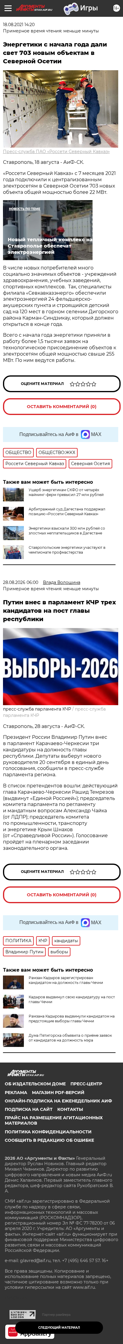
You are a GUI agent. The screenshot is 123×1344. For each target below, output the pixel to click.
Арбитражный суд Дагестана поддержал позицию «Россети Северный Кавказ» (67, 511)
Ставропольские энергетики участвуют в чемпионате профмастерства (67, 550)
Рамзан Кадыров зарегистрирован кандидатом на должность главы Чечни (66, 980)
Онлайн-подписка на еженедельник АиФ (58, 1101)
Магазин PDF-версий (58, 1092)
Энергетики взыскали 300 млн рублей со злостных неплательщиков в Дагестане (67, 530)
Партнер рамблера (56, 1314)
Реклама (16, 1092)
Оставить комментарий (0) (61, 406)
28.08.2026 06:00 (20, 582)
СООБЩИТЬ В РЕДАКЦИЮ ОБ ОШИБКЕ (49, 1140)
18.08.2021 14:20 (19, 24)
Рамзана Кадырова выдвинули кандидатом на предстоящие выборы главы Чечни (72, 1018)
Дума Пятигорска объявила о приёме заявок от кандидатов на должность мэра (70, 1037)
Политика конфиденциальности (48, 1132)
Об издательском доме (35, 1084)
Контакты (70, 1109)
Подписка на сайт (29, 1109)
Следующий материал (59, 1328)
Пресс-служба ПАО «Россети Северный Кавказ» (56, 151)
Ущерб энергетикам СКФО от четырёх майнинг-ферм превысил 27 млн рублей (66, 492)
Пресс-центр (86, 1084)
